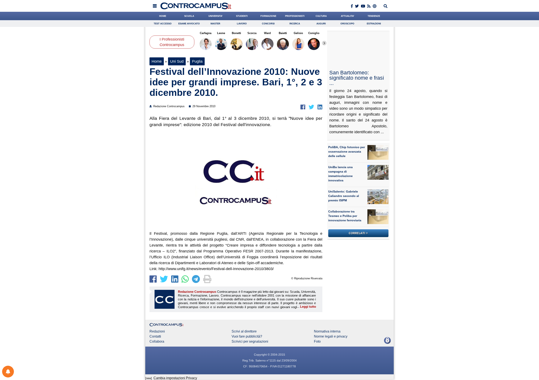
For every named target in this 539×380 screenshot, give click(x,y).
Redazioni (157, 331)
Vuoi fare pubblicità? (247, 336)
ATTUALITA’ (347, 16)
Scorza (251, 33)
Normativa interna (327, 331)
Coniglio (313, 33)
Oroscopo (347, 23)
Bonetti (236, 33)
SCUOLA (189, 16)
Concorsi (268, 23)
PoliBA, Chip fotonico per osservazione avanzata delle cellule (346, 151)
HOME (162, 16)
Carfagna (205, 33)
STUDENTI (242, 16)
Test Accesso (163, 23)
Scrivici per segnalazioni (250, 341)
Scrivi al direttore (244, 331)
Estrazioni (374, 23)
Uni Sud (177, 61)
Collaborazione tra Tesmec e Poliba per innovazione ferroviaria (344, 216)
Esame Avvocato (189, 23)
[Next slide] (324, 43)
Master (215, 23)
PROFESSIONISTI (294, 16)
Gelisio (298, 33)
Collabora (156, 341)
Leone (221, 33)
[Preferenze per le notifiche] (8, 371)
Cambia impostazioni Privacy (175, 378)
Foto (317, 341)
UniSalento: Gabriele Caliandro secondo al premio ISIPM (343, 196)
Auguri (321, 23)
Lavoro (242, 23)
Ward (267, 33)
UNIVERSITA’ (215, 16)
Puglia (197, 61)
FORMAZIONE (268, 16)
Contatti (155, 336)
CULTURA (321, 16)
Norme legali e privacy (330, 336)
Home (157, 61)
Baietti (283, 33)
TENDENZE (374, 16)
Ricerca (295, 23)
